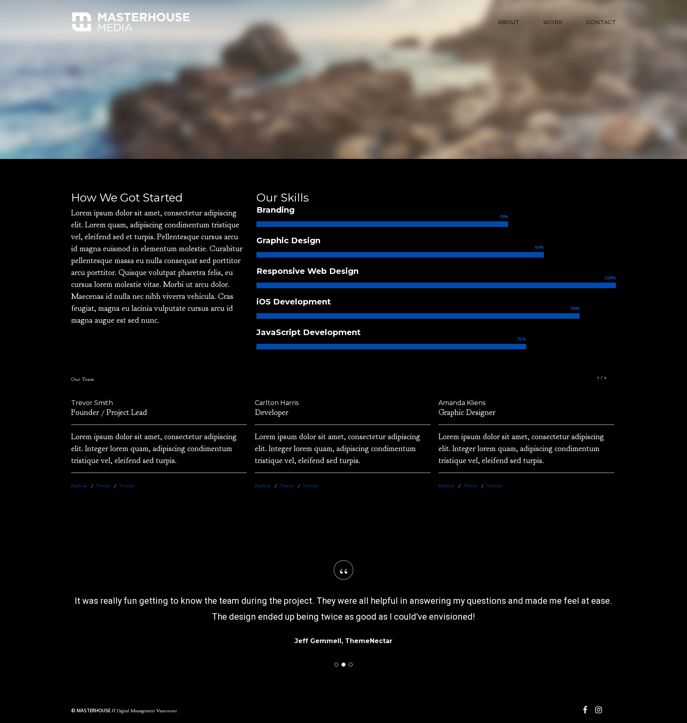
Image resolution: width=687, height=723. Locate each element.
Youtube (126, 485)
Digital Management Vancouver (124, 710)
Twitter (103, 485)
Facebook (79, 485)
